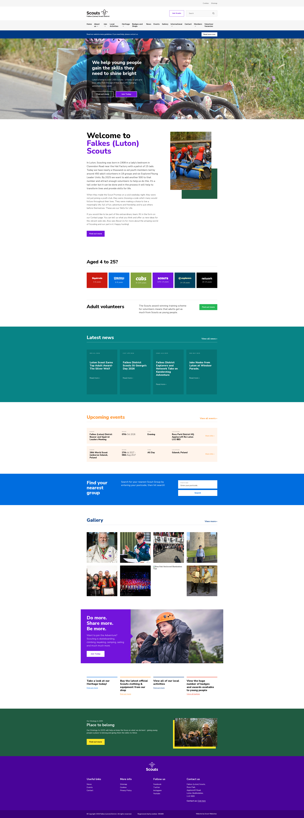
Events (157, 24)
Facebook (157, 784)
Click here (202, 801)
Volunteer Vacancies (208, 25)
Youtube (156, 793)
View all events (208, 418)
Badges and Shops (137, 25)
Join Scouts (176, 13)
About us (97, 25)
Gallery (165, 24)
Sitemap (214, 3)
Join (105, 24)
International (176, 24)
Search (198, 493)
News (148, 24)
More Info (209, 436)
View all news (209, 338)
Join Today (126, 94)
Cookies (206, 3)
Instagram (157, 790)
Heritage (126, 24)
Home (89, 24)
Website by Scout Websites (206, 814)
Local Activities (114, 25)
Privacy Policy (126, 790)
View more (210, 521)
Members (198, 24)
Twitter (156, 787)
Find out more (102, 94)
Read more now (209, 34)
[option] (152, 78)
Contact (188, 24)
